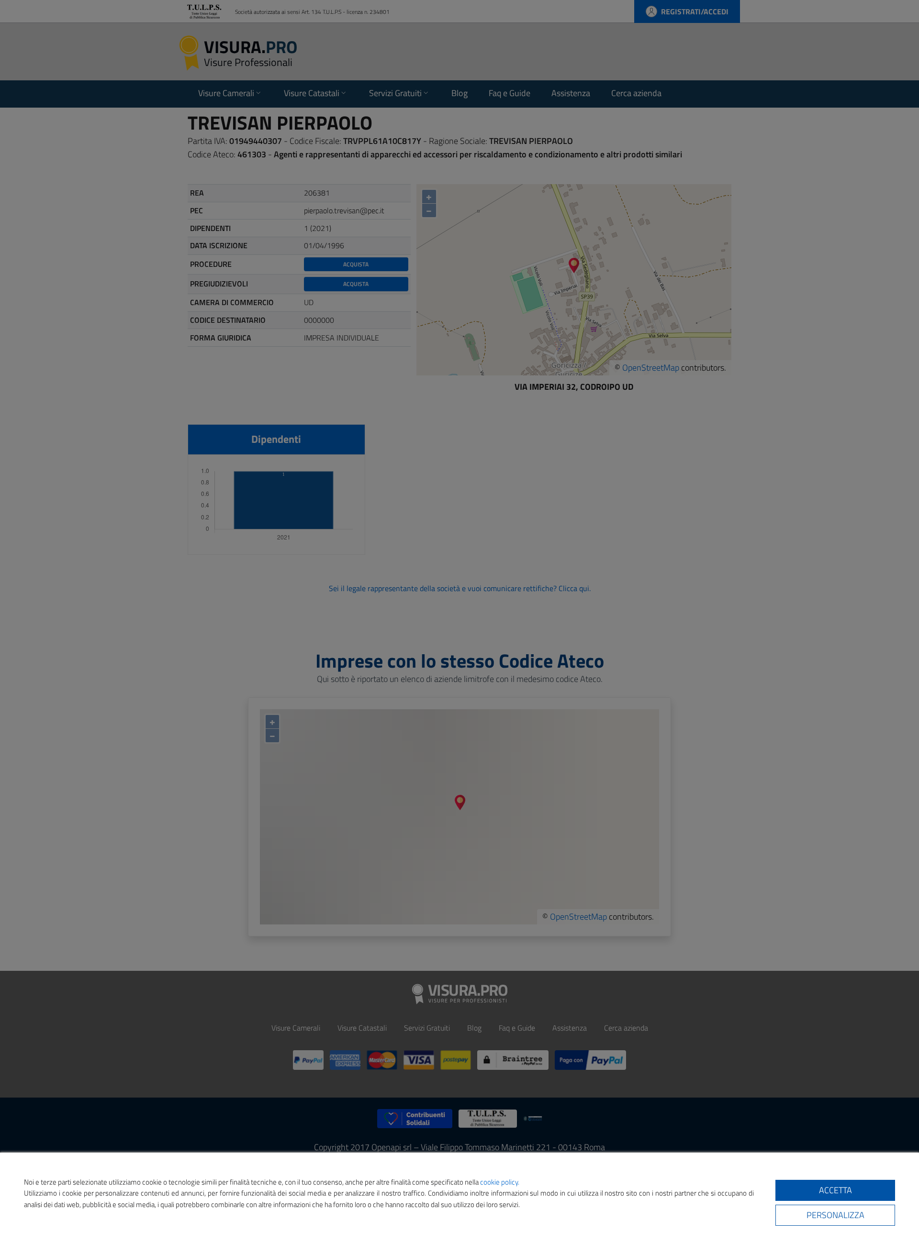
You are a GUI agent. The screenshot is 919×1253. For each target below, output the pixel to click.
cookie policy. (499, 1181)
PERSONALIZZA (835, 1215)
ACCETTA (835, 1190)
